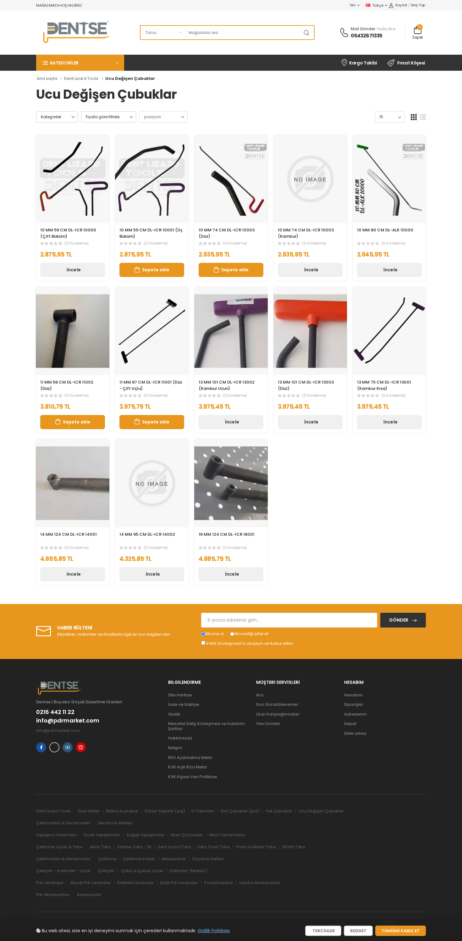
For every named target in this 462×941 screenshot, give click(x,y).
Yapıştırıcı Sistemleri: (56, 835)
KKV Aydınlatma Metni (190, 758)
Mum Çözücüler (187, 835)
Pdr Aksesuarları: (53, 895)
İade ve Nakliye (183, 704)
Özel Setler (89, 811)
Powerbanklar (218, 883)
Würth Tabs (293, 847)
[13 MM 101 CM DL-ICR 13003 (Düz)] (310, 331)
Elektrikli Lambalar (135, 883)
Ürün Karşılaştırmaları (278, 714)
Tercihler (323, 931)
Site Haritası (180, 695)
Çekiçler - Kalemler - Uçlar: (63, 871)
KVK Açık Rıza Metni (187, 767)
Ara (259, 695)
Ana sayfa (47, 78)
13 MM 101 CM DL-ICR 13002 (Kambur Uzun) (227, 385)
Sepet (350, 724)
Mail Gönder (363, 29)
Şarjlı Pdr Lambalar (179, 883)
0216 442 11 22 (55, 712)
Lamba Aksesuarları (259, 883)
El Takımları (202, 811)
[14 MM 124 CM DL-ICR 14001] (72, 483)
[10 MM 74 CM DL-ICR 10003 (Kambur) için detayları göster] (310, 179)
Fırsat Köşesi (411, 63)
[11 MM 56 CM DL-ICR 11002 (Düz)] (72, 331)
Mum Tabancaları (227, 835)
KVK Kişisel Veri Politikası (192, 777)
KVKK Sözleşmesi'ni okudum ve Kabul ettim (249, 643)
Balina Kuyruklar (122, 811)
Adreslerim (355, 714)
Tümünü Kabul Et (401, 931)
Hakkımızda (180, 738)
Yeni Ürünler (268, 724)
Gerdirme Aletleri (115, 823)
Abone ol (214, 634)
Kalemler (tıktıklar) (188, 871)
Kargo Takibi (363, 63)
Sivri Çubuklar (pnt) (239, 811)
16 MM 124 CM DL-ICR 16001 (227, 534)
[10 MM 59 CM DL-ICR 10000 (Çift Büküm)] (72, 179)
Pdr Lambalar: (50, 883)
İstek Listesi (355, 733)
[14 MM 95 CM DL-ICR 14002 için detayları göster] (152, 483)
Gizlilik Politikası (214, 930)
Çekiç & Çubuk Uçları (142, 871)
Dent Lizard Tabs (174, 847)
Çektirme (107, 859)
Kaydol (401, 5)
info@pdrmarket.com (67, 720)
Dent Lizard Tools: (53, 811)
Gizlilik (174, 714)
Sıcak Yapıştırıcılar (102, 835)
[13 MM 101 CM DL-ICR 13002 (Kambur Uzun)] (231, 331)
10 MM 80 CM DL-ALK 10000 (385, 230)
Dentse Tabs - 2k (134, 847)
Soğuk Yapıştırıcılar (145, 835)
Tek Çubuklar (279, 811)
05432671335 (366, 35)
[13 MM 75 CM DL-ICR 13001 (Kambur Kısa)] (389, 331)
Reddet (358, 931)
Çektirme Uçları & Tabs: (60, 847)
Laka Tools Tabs (213, 847)
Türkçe (377, 5)
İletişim (175, 748)
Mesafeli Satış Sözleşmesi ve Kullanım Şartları (206, 726)
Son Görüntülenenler (277, 704)
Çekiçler (106, 871)
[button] (80, 63)
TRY (352, 5)
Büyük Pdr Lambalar (91, 883)
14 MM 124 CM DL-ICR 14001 (68, 534)
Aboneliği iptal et (251, 634)
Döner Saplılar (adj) (165, 811)
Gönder (399, 620)
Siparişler (353, 704)
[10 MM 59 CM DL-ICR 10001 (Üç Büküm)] (152, 179)
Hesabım (353, 695)
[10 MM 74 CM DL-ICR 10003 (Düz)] (231, 179)
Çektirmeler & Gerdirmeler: (63, 823)
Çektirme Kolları (139, 859)
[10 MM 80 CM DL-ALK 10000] (389, 179)
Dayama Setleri (208, 859)
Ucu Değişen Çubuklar (321, 811)
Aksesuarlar (174, 859)
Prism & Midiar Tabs (256, 847)
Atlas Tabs (100, 847)
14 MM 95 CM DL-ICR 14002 (147, 534)
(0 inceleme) (76, 243)
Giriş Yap (417, 5)
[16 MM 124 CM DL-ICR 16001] (231, 483)
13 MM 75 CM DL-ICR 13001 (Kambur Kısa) (384, 385)
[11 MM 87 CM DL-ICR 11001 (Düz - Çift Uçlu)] (152, 331)
